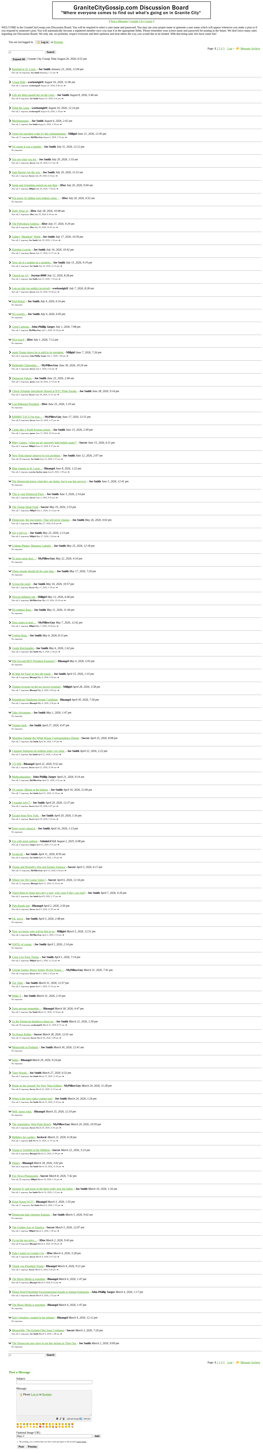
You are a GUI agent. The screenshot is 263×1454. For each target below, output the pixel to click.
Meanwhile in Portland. (25, 1047)
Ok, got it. (17, 918)
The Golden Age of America (28, 1227)
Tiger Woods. (20, 1072)
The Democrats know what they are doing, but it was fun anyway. (49, 481)
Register (46, 1394)
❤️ (40, 1426)
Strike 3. (16, 995)
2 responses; (37, 163)
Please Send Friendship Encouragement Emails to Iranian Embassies (50, 1291)
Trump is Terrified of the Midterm (31, 1150)
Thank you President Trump (28, 1266)
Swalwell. (17, 854)
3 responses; (39, 266)
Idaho (15, 1060)
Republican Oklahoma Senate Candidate (35, 699)
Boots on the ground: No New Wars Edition (37, 1085)
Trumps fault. (19, 725)
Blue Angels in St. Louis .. (27, 468)
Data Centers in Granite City (28, 1253)
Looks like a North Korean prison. (31, 429)
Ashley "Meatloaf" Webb (26, 236)
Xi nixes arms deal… (24, 558)
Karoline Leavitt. (21, 249)
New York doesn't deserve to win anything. (36, 455)
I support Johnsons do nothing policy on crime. (38, 750)
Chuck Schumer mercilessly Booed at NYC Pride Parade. (44, 391)
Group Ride (18, 82)
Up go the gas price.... (24, 1240)
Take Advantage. (21, 712)
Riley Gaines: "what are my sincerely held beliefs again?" (44, 442)
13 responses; (39, 883)
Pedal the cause (20, 107)
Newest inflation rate (23, 596)
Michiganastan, (20, 120)
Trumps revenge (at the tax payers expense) (36, 686)
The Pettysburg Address (25, 223)
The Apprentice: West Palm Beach (31, 1124)
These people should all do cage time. (33, 571)
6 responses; (37, 227)
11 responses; (41, 870)
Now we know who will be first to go (33, 931)
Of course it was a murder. (27, 146)
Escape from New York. (25, 815)
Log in (44, 42)
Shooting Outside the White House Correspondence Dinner (45, 738)
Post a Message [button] (119, 21)
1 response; (41, 85)
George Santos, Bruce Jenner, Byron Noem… (38, 969)
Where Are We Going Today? (29, 879)
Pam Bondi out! (21, 905)
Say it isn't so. (20, 532)
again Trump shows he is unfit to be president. (38, 352)
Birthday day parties (23, 1137)
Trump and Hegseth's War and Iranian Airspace (38, 867)
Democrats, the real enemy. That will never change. (41, 519)
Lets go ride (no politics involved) (31, 288)
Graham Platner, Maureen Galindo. (32, 545)
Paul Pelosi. (18, 301)
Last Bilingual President (25, 404)
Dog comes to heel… (24, 622)
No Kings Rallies (21, 1034)
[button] (57, 1419)
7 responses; (38, 292)
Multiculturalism (21, 776)
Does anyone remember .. (26, 1008)
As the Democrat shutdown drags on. (33, 1021)
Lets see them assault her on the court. (33, 95)
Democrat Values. (22, 378)
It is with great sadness (24, 841)
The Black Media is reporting (28, 1279)
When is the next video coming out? (32, 1098)
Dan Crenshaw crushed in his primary (33, 1317)
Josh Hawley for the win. (26, 172)
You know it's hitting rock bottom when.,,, (35, 198)
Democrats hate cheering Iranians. (31, 1214)
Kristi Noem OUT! (23, 1201)
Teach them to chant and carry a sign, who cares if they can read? (49, 892)
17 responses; (41, 137)
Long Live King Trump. (25, 957)
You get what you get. (24, 159)
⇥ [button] (57, 72)
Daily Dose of (20, 210)
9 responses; (37, 420)
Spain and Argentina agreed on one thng (34, 185)
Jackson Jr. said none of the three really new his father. (42, 1188)
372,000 (16, 763)
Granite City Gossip (141, 21)
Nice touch (18, 339)
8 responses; (40, 98)
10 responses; (39, 459)
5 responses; (36, 214)
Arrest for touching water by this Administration (39, 133)
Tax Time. (17, 982)
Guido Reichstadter (23, 648)
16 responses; (37, 73)
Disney (16, 1162)
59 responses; (41, 1025)
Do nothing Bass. (22, 609)
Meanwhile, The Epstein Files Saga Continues (38, 1330)
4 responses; (37, 677)
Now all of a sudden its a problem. (32, 262)
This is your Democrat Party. (28, 494)
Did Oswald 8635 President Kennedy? (34, 661)
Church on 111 (20, 275)
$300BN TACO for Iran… (27, 416)
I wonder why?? (21, 802)
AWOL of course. (22, 944)
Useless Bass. (19, 635)
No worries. (19, 314)
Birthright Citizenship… (25, 365)
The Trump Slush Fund (25, 507)
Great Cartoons (20, 326)
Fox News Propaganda (25, 1175)
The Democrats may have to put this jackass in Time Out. (44, 1343)
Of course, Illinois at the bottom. (30, 789)
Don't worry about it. (24, 828)
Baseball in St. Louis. (24, 69)
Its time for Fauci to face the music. (32, 673)
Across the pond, (21, 583)
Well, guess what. (22, 1111)
